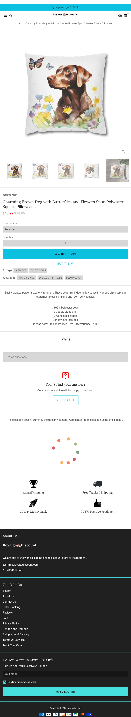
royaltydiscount (74, 708)
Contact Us (9, 601)
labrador (20, 270)
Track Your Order (13, 645)
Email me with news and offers (22, 682)
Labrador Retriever (50, 277)
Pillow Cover (73, 277)
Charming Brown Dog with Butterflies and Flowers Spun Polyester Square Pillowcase (68, 23)
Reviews (8, 612)
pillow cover (38, 270)
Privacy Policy (11, 623)
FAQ (5, 618)
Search (7, 590)
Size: (10, 223)
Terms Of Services (14, 639)
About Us (8, 596)
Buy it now (65, 263)
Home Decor (10, 195)
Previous (6, 94)
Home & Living (26, 277)
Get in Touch (65, 400)
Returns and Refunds (15, 629)
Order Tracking (11, 607)
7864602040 (12, 570)
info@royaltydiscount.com (21, 564)
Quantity (8, 237)
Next (125, 94)
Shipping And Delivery (16, 634)
